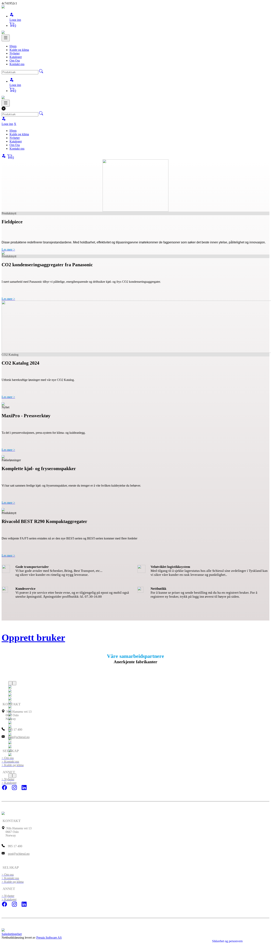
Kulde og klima (19, 49)
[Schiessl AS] (3, 7)
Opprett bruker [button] (33, 637)
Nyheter (15, 53)
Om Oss (15, 60)
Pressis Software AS (49, 937)
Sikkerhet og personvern (227, 941)
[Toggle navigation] (6, 38)
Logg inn (15, 19)
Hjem (13, 46)
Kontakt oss (17, 64)
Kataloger (16, 57)
